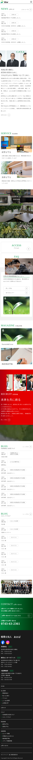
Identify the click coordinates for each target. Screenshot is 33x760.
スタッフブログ (6, 717)
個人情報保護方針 (13, 754)
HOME (3, 686)
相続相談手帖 (6, 738)
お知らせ (3, 707)
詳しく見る (9, 288)
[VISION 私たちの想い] (16, 237)
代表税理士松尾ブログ (8, 714)
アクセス (16, 246)
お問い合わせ (4, 745)
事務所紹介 (5, 693)
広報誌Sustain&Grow (8, 736)
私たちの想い (6, 695)
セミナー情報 (6, 733)
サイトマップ (4, 754)
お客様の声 (5, 703)
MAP (10, 646)
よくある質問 (6, 700)
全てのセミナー (10, 292)
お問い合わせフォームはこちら (11, 615)
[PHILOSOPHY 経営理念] (16, 220)
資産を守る (5, 726)
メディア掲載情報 (7, 741)
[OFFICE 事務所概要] (16, 204)
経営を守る (5, 724)
